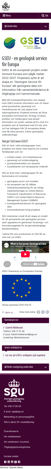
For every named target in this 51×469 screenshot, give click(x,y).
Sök (46, 15)
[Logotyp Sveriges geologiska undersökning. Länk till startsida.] (12, 6)
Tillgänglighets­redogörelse (17, 447)
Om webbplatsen (12, 436)
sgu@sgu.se (18, 411)
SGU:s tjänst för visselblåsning (19, 422)
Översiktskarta (11, 431)
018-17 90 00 (14, 406)
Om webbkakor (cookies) (16, 441)
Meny (8, 15)
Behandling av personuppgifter (19, 416)
